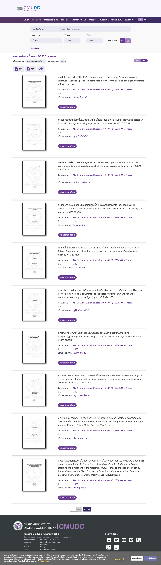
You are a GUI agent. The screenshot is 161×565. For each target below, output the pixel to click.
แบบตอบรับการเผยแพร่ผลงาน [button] (110, 19)
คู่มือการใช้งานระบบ (78, 19)
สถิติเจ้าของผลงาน (51, 19)
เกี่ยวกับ (92, 19)
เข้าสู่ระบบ (129, 19)
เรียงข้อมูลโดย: (19, 61)
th (140, 19)
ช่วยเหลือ (64, 19)
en (145, 19)
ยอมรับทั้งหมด (151, 558)
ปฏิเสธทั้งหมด (137, 558)
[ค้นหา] (122, 40)
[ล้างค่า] (128, 40)
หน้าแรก (26, 19)
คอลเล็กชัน (36, 19)
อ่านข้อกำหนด (44, 561)
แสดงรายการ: (53, 61)
